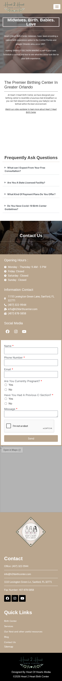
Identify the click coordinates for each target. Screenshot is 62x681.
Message (10, 409)
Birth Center (10, 621)
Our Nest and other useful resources (23, 631)
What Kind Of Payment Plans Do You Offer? (31, 194)
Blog (6, 637)
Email (8, 369)
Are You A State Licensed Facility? (26, 182)
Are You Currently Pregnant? (23, 381)
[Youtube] (24, 331)
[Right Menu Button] (56, 6)
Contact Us (10, 642)
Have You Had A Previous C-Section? (28, 395)
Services (8, 626)
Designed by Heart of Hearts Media (31, 672)
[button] (31, 169)
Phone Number (14, 357)
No (10, 389)
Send (31, 438)
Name (9, 346)
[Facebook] (7, 331)
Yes (11, 384)
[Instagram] (15, 331)
